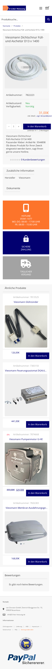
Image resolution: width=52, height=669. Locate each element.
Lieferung (19, 626)
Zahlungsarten (7, 626)
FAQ (16, 630)
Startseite (6, 26)
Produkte (17, 26)
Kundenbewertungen (33, 160)
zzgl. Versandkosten (44, 116)
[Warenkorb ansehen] (47, 8)
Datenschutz (7, 630)
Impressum (35, 626)
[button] (43, 49)
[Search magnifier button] (48, 19)
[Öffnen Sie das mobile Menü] (40, 8)
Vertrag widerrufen (27, 630)
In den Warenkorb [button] (37, 355)
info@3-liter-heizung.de (16, 614)
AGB (27, 626)
